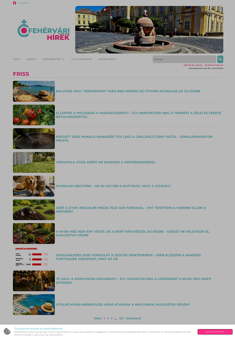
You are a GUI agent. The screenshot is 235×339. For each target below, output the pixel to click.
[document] (117, 169)
